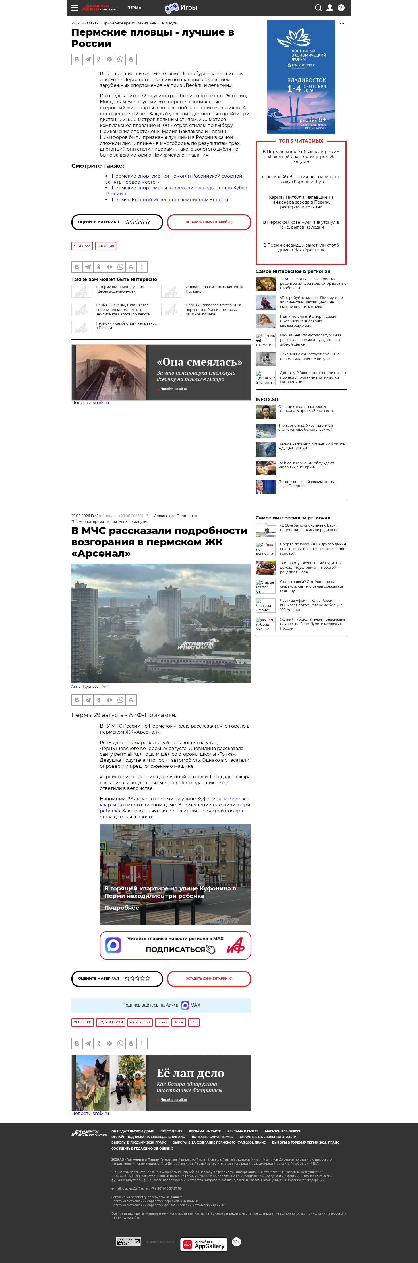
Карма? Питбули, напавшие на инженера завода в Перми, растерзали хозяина (301, 202)
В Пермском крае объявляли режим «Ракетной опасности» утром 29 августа (301, 156)
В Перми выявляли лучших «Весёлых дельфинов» (120, 289)
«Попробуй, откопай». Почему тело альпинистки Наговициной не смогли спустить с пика (311, 302)
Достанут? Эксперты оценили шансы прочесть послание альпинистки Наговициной (313, 377)
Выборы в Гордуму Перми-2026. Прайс (305, 1143)
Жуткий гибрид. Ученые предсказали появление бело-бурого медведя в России (313, 624)
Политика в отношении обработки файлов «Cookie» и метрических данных (167, 1205)
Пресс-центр (171, 1131)
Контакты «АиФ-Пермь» (212, 1137)
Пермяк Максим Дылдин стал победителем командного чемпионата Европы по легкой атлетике (110, 312)
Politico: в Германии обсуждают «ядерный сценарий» (306, 465)
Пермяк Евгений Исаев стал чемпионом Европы (170, 199)
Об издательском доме (132, 1131)
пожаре (138, 742)
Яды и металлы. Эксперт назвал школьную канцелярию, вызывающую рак (308, 321)
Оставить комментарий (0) (209, 222)
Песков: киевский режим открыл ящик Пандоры (307, 484)
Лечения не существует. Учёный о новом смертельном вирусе (310, 356)
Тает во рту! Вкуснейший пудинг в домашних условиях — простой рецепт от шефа (310, 567)
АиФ (105, 686)
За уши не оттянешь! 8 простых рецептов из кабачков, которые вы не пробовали (313, 283)
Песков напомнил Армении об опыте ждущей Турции (311, 446)
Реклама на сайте (205, 1131)
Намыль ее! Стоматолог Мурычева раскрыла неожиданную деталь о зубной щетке (310, 339)
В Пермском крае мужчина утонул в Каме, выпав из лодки (301, 225)
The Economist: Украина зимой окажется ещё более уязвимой (305, 428)
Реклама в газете (242, 1131)
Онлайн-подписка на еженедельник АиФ (148, 1137)
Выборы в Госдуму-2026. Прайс (138, 1143)
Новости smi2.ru (90, 402)
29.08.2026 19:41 (84, 516)
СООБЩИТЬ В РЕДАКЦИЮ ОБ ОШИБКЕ (142, 1149)
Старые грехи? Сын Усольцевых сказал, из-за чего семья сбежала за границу (312, 586)
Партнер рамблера (160, 1241)
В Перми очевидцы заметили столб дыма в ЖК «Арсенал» (301, 247)
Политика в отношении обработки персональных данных (154, 1201)
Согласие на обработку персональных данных (146, 1197)
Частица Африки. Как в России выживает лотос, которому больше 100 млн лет (311, 605)
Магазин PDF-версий (283, 1131)
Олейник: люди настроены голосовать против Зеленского (306, 409)
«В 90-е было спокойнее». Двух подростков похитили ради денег (310, 527)
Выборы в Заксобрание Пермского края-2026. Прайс (219, 1143)
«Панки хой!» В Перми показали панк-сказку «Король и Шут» (301, 179)
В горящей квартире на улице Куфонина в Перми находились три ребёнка (170, 892)
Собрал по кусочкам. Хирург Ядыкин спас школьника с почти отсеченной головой (313, 548)
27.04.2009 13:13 (84, 23)
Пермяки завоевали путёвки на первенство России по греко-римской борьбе (213, 309)
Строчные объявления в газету (268, 1137)
